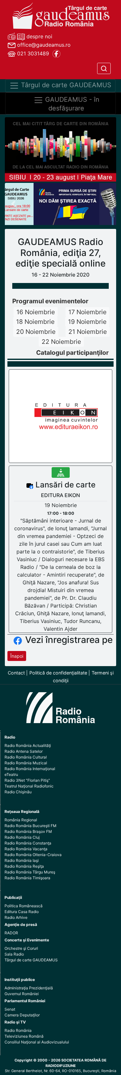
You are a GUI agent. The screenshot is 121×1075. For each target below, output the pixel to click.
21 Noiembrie (87, 331)
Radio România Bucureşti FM (30, 825)
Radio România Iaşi (22, 860)
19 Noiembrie (87, 321)
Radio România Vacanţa (26, 848)
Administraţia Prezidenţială (29, 987)
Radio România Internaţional (30, 768)
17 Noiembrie (87, 312)
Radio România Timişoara (27, 877)
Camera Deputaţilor (22, 1015)
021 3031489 (32, 53)
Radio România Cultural (26, 757)
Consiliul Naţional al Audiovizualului (37, 1042)
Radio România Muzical (26, 762)
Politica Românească (24, 905)
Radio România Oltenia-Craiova (33, 854)
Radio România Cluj (22, 837)
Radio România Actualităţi (28, 745)
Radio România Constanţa (28, 843)
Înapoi (16, 656)
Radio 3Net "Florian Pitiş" (27, 780)
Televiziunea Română (24, 1036)
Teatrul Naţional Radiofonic (29, 786)
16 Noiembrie (35, 312)
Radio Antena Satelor (24, 751)
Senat (10, 1009)
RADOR (11, 932)
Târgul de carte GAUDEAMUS (65, 85)
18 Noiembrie (35, 321)
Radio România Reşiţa (24, 866)
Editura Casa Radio (22, 911)
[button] (13, 204)
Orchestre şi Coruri (21, 948)
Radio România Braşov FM (28, 831)
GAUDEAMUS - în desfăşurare (71, 104)
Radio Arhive (16, 917)
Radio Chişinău (18, 791)
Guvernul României (22, 993)
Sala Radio (14, 954)
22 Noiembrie (61, 341)
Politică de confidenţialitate (58, 672)
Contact (16, 672)
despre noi (38, 36)
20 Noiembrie (35, 331)
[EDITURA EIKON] (60, 415)
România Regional (21, 819)
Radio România (18, 1030)
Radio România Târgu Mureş (30, 872)
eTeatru (11, 774)
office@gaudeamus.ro (43, 45)
